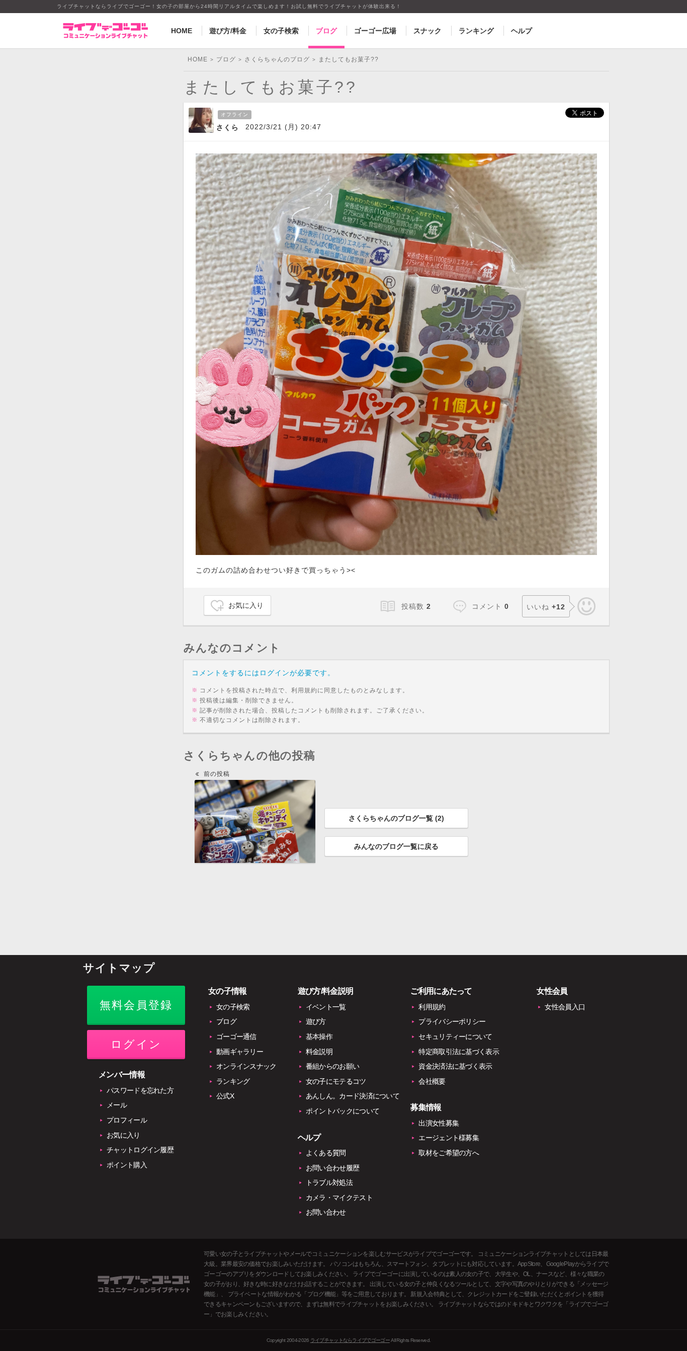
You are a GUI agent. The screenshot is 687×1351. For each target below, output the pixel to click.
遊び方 (316, 1021)
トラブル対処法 (329, 1182)
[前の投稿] (255, 821)
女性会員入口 (565, 1007)
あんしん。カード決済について (352, 1096)
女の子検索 (281, 31)
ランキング (476, 31)
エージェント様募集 (448, 1138)
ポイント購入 (127, 1165)
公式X (225, 1096)
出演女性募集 (438, 1123)
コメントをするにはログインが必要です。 (263, 673)
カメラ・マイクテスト (339, 1198)
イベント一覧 (326, 1007)
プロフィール (127, 1120)
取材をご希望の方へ (448, 1153)
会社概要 (431, 1081)
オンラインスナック (246, 1066)
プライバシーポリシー (451, 1021)
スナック (427, 31)
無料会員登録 (136, 1005)
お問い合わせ (326, 1212)
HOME (181, 31)
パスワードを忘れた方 (140, 1090)
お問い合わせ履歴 (332, 1168)
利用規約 (431, 1007)
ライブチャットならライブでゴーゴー (350, 1340)
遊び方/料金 (227, 31)
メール (117, 1105)
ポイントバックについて (342, 1111)
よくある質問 (326, 1153)
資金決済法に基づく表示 (455, 1066)
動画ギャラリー (239, 1052)
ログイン (136, 1044)
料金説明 (319, 1052)
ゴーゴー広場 (375, 31)
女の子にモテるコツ (336, 1081)
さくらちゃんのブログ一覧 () (396, 818)
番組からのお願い (332, 1066)
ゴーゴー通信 (236, 1036)
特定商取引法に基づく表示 (458, 1052)
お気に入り (246, 605)
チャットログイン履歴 (140, 1150)
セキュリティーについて (455, 1036)
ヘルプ (521, 31)
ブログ (326, 31)
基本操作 (319, 1036)
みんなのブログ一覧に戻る (396, 846)
